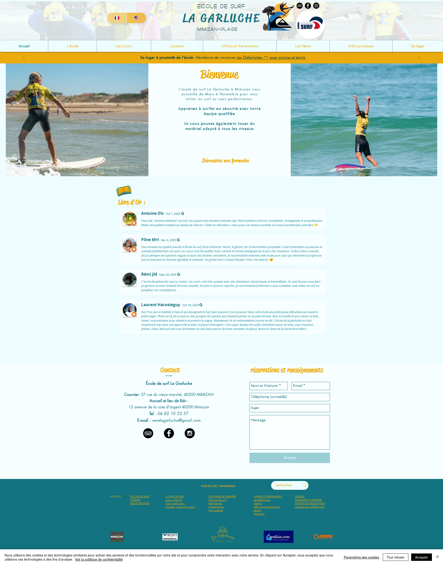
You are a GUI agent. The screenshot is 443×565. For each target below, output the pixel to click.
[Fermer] (437, 557)
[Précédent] (24, 58)
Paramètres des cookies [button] (361, 557)
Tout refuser (395, 557)
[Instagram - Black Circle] (190, 433)
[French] (117, 18)
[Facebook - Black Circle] (169, 433)
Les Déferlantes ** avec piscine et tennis (271, 57)
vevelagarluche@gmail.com (176, 420)
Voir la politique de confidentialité (99, 559)
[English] (136, 18)
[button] (360, 46)
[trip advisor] (148, 433)
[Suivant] (419, 58)
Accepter (421, 557)
